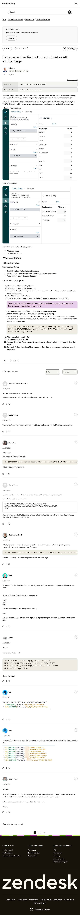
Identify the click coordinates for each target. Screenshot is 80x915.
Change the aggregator (50, 298)
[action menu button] (76, 383)
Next (44, 832)
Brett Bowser (14, 779)
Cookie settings (46, 899)
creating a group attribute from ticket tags (59, 104)
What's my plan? (72, 80)
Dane (11, 638)
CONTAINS (6, 104)
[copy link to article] (76, 48)
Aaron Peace (13, 415)
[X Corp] (68, 48)
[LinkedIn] (64, 48)
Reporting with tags (17, 467)
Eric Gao (12, 68)
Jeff (10, 692)
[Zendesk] (40, 881)
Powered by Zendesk (42, 909)
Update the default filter (31, 347)
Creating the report (14, 253)
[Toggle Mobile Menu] (76, 3)
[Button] (5, 360)
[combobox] (52, 371)
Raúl (5, 545)
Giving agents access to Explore (44, 273)
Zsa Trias (11, 425)
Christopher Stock (15, 535)
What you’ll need (13, 251)
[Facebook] (72, 48)
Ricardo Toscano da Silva (18, 383)
